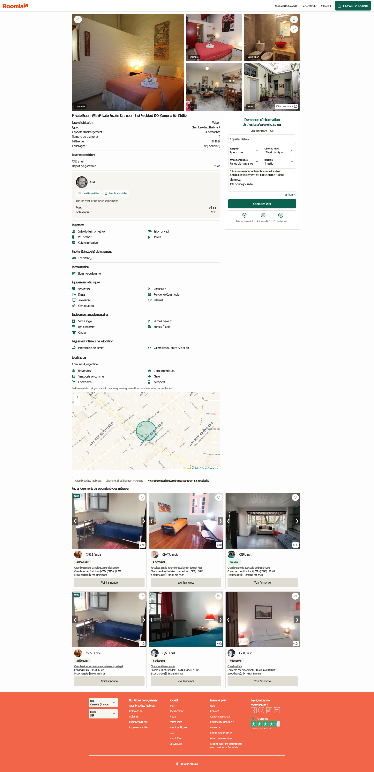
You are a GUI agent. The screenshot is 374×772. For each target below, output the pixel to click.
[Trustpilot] (265, 728)
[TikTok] (269, 710)
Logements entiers (139, 727)
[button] (77, 397)
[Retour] (78, 24)
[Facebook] (254, 710)
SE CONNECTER (310, 5)
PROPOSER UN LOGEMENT (356, 5)
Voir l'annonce (109, 582)
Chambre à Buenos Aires (163, 666)
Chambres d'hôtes (138, 722)
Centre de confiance (221, 733)
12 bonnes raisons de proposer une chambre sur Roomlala (226, 745)
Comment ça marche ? (222, 722)
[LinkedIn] (277, 710)
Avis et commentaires (221, 738)
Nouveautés (176, 743)
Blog (172, 705)
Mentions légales (178, 727)
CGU (172, 733)
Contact (214, 711)
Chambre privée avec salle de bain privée (249, 567)
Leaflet (194, 468)
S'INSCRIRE (326, 5)
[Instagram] (261, 710)
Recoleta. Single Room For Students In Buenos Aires (176, 567)
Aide (212, 705)
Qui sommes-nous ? (220, 716)
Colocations (135, 711)
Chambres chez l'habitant (142, 705)
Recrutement (176, 711)
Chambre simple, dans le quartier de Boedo (96, 567)
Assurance (215, 727)
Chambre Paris (235, 666)
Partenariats (176, 722)
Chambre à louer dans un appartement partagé (98, 666)
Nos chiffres (176, 738)
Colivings (134, 716)
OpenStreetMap (210, 468)
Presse (173, 716)
